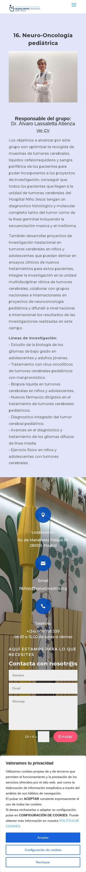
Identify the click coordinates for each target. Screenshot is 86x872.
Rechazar (43, 862)
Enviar (65, 736)
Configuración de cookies (43, 850)
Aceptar (43, 837)
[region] (43, 814)
